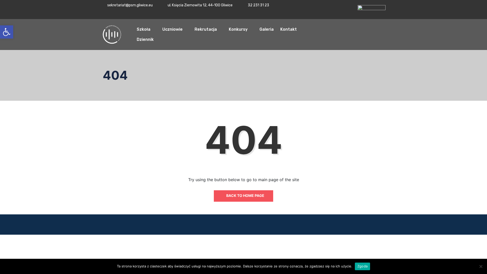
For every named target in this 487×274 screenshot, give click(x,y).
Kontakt (288, 29)
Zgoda (362, 266)
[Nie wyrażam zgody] (480, 266)
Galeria (266, 29)
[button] (6, 32)
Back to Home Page (244, 195)
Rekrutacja (206, 29)
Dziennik (145, 39)
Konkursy (238, 29)
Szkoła (143, 29)
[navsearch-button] (429, 34)
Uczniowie (172, 29)
